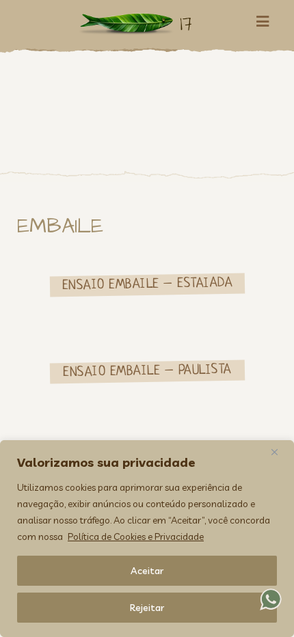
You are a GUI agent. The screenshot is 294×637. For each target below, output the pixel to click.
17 (186, 23)
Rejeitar (147, 607)
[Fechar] (279, 452)
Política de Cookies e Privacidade (136, 536)
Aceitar (147, 571)
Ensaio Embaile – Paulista (147, 370)
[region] (147, 538)
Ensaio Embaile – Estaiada (147, 284)
